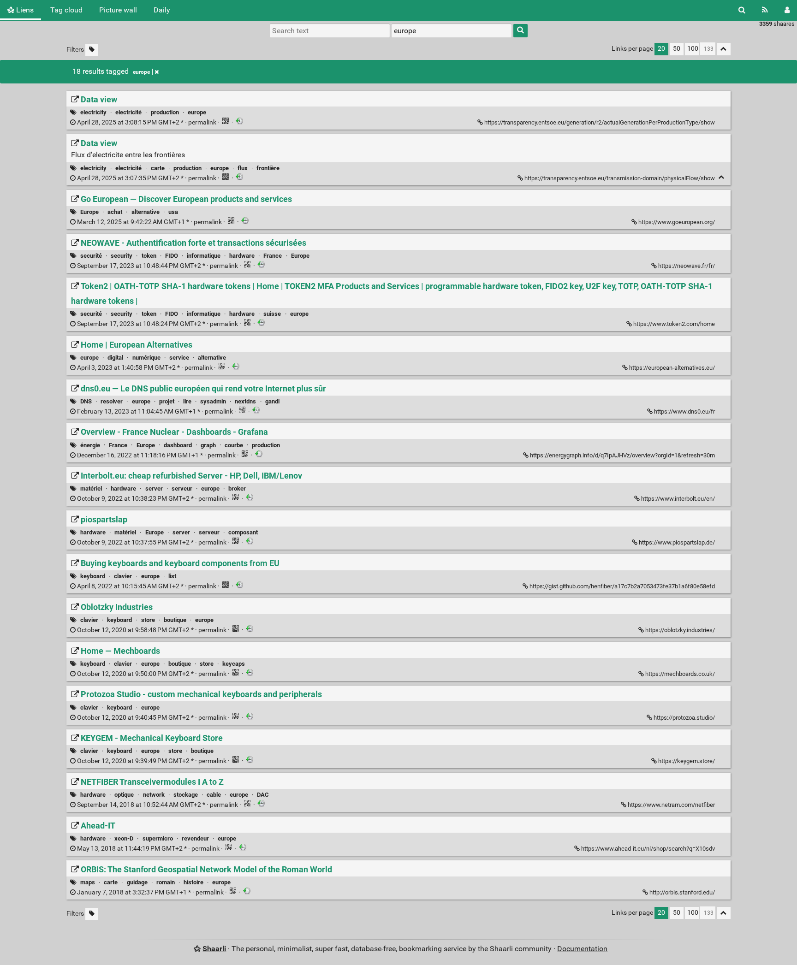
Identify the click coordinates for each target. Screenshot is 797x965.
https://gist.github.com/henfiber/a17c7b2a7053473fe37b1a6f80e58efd (622, 586)
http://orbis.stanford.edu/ (682, 892)
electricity (93, 112)
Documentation (582, 948)
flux (243, 168)
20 (661, 49)
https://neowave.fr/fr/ (686, 265)
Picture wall (118, 10)
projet (166, 401)
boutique (175, 619)
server (154, 488)
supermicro (158, 838)
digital (115, 357)
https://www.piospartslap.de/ (676, 542)
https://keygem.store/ (686, 761)
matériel (91, 488)
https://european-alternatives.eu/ (672, 367)
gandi (272, 401)
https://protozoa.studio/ (684, 717)
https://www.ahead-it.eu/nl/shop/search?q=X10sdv (648, 848)
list (172, 576)
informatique (203, 255)
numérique (146, 357)
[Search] (742, 10)
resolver (112, 401)
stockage (185, 794)
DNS (86, 401)
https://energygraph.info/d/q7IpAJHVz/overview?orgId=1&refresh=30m (622, 455)
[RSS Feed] (765, 10)
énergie (90, 445)
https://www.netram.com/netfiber (671, 804)
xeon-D (123, 838)
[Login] (787, 10)
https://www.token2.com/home (674, 323)
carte (158, 168)
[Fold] (721, 177)
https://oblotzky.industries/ (680, 630)
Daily (162, 10)
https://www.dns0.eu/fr (684, 411)
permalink (147, 122)
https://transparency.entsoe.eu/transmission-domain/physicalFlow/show (619, 178)
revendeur (195, 838)
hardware (242, 255)
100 (692, 49)
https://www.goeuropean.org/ (676, 222)
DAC (263, 794)
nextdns (245, 401)
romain (165, 882)
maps (87, 882)
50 (676, 49)
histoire (193, 882)
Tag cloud (66, 10)
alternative (145, 211)
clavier (123, 576)
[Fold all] (724, 49)
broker (237, 488)
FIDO (171, 255)
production (165, 112)
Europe (89, 211)
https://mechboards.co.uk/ (680, 673)
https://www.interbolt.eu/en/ (678, 498)
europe (141, 72)
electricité (128, 112)
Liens (24, 10)
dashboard (178, 445)
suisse (272, 313)
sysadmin (213, 401)
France (272, 255)
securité (91, 255)
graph (208, 445)
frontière (268, 168)
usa (173, 211)
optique (124, 794)
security (121, 255)
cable (214, 794)
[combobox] (452, 30)
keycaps (233, 663)
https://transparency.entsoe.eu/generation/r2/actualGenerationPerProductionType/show (599, 122)
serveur (182, 488)
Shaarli (214, 948)
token (149, 255)
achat (114, 211)
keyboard (92, 576)
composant (243, 532)
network (154, 794)
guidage (137, 882)
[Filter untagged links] (91, 50)
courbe (234, 445)
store (148, 619)
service (179, 357)
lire (187, 401)
